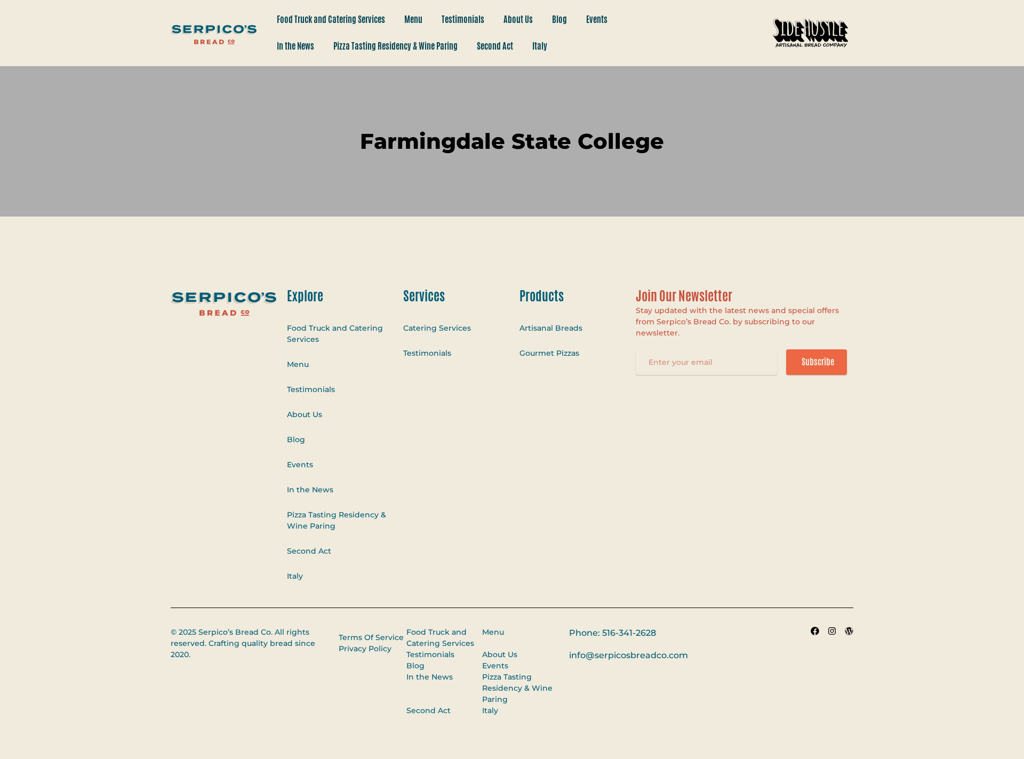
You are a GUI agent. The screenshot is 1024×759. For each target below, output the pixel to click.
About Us (518, 19)
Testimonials (463, 19)
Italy (539, 46)
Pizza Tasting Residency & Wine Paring (395, 46)
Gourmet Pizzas (549, 353)
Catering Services (437, 328)
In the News (295, 46)
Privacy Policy (365, 648)
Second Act (495, 46)
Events (596, 19)
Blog (559, 19)
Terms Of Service (371, 637)
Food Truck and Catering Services (331, 19)
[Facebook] (815, 631)
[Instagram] (832, 631)
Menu (413, 19)
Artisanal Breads (550, 328)
